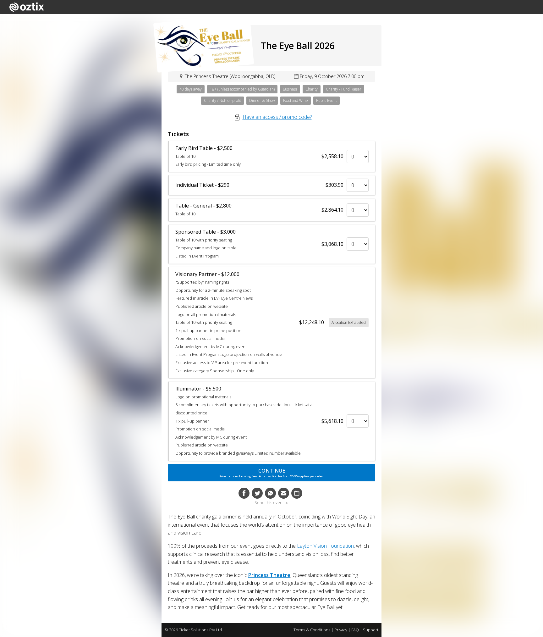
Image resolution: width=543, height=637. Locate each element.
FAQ (355, 630)
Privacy (340, 630)
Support (370, 630)
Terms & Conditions (311, 630)
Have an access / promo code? (277, 117)
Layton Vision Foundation (325, 545)
